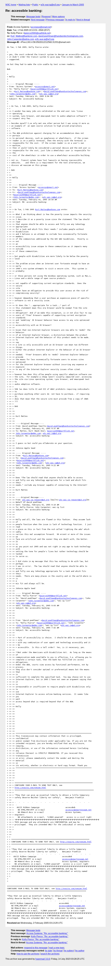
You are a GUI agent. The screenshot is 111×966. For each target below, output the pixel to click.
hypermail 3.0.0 (42, 959)
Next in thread (83, 20)
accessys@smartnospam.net (79, 810)
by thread (58, 950)
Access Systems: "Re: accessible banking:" (47, 933)
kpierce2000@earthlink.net (37, 33)
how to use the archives (28, 954)
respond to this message (36, 948)
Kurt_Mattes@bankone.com (24, 36)
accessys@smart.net (41, 27)
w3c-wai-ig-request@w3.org (35, 500)
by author (79, 950)
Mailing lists (24, 5)
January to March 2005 (73, 5)
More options (58, 16)
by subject (69, 950)
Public (35, 5)
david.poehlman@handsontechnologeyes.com (60, 36)
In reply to (70, 20)
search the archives (50, 954)
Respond (46, 16)
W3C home (10, 5)
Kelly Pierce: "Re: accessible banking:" (49, 936)
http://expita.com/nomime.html (30, 788)
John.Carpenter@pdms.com (20, 39)
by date (48, 950)
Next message (38, 20)
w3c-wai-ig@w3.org (50, 5)
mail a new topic (57, 948)
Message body (33, 16)
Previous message (55, 20)
